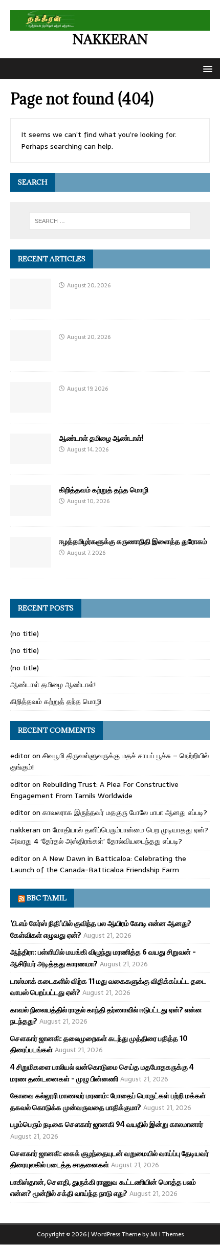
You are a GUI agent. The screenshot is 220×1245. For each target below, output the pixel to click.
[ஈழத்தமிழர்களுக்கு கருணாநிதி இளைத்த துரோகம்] (30, 562)
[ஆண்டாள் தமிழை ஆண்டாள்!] (30, 458)
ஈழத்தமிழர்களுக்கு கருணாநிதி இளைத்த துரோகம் (133, 541)
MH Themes (167, 1234)
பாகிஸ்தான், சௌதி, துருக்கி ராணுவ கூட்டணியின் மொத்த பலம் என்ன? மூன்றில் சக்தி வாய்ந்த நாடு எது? (103, 1187)
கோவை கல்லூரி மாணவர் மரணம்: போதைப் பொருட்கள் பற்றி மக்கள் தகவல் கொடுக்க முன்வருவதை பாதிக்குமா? (108, 1101)
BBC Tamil (47, 897)
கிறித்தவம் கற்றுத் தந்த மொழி (103, 489)
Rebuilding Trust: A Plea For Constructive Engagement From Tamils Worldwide (94, 790)
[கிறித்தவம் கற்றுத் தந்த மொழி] (30, 510)
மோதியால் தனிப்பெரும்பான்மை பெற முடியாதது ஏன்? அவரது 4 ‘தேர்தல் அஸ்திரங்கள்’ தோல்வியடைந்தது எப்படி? (109, 835)
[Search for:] (110, 221)
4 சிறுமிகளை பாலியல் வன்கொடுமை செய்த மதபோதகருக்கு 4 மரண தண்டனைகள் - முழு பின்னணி (102, 1072)
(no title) (24, 633)
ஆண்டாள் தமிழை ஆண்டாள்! (101, 438)
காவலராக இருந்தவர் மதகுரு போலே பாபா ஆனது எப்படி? (124, 812)
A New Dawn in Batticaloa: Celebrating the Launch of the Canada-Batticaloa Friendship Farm (98, 864)
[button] (205, 68)
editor (20, 755)
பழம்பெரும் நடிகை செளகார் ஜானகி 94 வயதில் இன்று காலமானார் (106, 1124)
